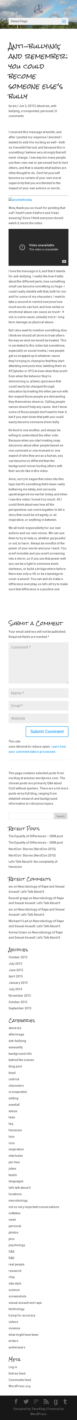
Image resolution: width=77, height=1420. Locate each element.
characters (16, 1085)
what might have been (23, 1334)
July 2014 (15, 989)
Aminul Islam (18, 932)
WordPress (38, 1414)
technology (16, 1309)
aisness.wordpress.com (41, 778)
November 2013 (20, 995)
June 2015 (16, 970)
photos (13, 1232)
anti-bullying (17, 1041)
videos (13, 1322)
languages (16, 1181)
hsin (12, 1136)
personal (46, 111)
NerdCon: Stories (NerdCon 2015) (32, 849)
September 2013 (20, 1008)
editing (13, 1098)
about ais (43, 106)
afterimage (16, 1034)
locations (15, 1194)
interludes (16, 1155)
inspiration (16, 1149)
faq (11, 1123)
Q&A (12, 1251)
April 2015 (16, 976)
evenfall (14, 1104)
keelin (13, 1175)
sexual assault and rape (25, 1302)
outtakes (15, 1213)
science (14, 1290)
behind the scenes (21, 1060)
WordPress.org (20, 1386)
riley (12, 1277)
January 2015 (18, 982)
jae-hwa (14, 1162)
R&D (11, 1258)
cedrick (14, 1079)
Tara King (38, 1409)
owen (12, 1219)
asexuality (16, 1047)
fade (12, 1117)
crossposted (30, 111)
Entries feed (17, 1373)
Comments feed (20, 1380)
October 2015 (18, 957)
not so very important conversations (34, 1207)
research (15, 1271)
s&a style (15, 1283)
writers (13, 1341)
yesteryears (17, 1347)
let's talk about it (20, 1187)
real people (16, 1264)
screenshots (17, 1296)
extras (13, 1111)
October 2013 (18, 1002)
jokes (12, 1168)
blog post (15, 1066)
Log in (13, 1367)
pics (12, 1239)
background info (20, 1053)
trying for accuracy (22, 1315)
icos (12, 1143)
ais (14, 106)
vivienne (14, 1328)
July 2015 (15, 963)
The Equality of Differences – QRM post (36, 836)
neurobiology (18, 1200)
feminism (15, 1130)
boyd (12, 1072)
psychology (17, 1245)
